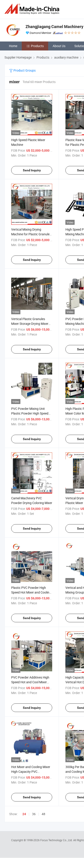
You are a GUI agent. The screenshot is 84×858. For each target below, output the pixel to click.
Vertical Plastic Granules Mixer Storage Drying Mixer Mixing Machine (29, 323)
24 (24, 814)
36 (34, 814)
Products (37, 46)
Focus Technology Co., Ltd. (56, 840)
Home (13, 46)
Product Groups (24, 70)
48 (43, 814)
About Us (59, 46)
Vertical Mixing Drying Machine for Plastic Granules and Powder (31, 234)
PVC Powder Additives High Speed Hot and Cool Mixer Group (30, 682)
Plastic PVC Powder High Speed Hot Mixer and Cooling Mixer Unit (31, 592)
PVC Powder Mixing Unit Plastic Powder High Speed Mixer (29, 413)
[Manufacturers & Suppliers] (32, 9)
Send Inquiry (32, 170)
